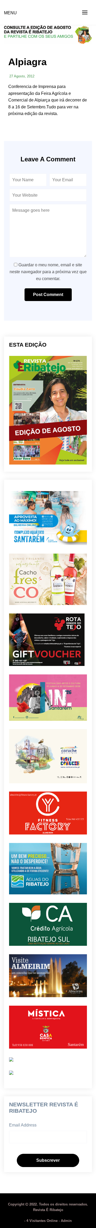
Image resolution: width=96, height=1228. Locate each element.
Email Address (23, 1125)
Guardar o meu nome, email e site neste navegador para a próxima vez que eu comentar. (48, 272)
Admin (66, 1221)
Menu (10, 13)
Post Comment (48, 294)
